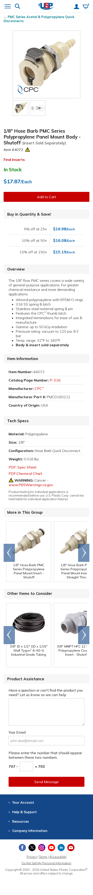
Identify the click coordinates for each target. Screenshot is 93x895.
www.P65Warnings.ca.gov (31, 485)
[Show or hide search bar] (17, 7)
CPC (39, 388)
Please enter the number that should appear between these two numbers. (45, 755)
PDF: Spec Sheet (23, 467)
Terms (43, 857)
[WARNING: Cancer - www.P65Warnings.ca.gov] (27, 149)
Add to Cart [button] (46, 197)
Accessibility (58, 857)
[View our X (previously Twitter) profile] (32, 847)
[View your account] (76, 7)
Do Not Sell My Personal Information (46, 863)
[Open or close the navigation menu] (8, 6)
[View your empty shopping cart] (86, 7)
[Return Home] (46, 7)
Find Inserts (14, 159)
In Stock (13, 169)
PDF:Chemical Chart (25, 473)
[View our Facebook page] (22, 847)
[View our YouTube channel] (51, 847)
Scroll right (83, 552)
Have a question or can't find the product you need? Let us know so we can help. (46, 692)
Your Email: (17, 732)
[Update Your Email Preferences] (70, 847)
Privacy (32, 857)
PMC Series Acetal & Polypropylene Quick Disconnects (39, 19)
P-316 (55, 380)
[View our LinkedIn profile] (61, 847)
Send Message (46, 782)
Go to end (9, 552)
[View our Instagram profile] (41, 847)
